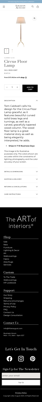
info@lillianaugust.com (13, 328)
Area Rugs (8, 262)
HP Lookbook (10, 283)
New (6, 245)
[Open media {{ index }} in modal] (21, 31)
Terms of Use (10, 304)
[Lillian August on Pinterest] (32, 358)
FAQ (5, 309)
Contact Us (9, 312)
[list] (21, 31)
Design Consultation (13, 315)
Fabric (6, 259)
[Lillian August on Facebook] (9, 358)
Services (7, 265)
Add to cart (30, 88)
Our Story (8, 295)
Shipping (8, 298)
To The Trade (9, 277)
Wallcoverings (10, 256)
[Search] (32, 6)
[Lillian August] (20, 7)
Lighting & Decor (11, 250)
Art (5, 253)
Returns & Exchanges (14, 301)
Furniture (8, 247)
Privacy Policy (10, 307)
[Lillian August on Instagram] (21, 358)
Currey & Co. (9, 58)
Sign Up (21, 382)
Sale (5, 242)
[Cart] (38, 6)
